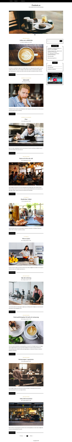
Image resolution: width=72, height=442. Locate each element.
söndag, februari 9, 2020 (27, 121)
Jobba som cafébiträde (26, 40)
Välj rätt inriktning (26, 278)
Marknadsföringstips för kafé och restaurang (26, 317)
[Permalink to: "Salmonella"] (26, 95)
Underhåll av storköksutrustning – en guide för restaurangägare (54, 49)
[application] (55, 80)
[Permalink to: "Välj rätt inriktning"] (26, 293)
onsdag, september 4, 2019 (27, 400)
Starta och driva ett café (26, 158)
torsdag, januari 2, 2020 (27, 201)
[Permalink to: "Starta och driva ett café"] (26, 173)
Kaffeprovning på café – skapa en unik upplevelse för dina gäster (55, 51)
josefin (36, 23)
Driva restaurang (26, 38)
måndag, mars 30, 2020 (28, 42)
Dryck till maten (36, 22)
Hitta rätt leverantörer (26, 398)
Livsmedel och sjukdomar (26, 117)
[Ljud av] (59, 82)
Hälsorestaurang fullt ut (52, 58)
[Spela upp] (49, 82)
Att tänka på (26, 197)
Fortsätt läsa (12, 74)
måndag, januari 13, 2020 (27, 160)
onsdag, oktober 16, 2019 (27, 361)
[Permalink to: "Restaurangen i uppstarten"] (26, 374)
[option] (36, 22)
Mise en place (26, 238)
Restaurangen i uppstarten (26, 359)
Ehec (26, 119)
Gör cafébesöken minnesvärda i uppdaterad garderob (53, 54)
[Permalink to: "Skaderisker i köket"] (26, 214)
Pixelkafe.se (36, 5)
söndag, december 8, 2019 (27, 240)
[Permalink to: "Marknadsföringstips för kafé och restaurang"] (26, 332)
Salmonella (26, 80)
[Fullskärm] (60, 82)
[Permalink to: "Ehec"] (26, 134)
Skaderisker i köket (26, 199)
